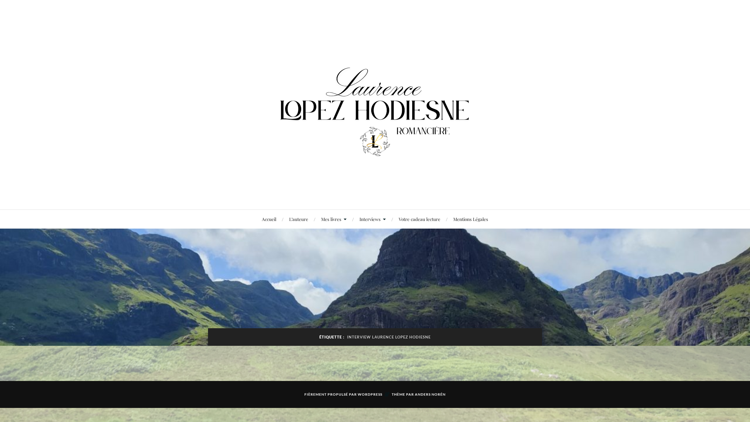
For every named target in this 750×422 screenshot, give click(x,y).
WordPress (370, 394)
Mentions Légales (470, 219)
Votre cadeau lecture (419, 219)
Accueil (269, 219)
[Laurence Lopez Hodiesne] (375, 104)
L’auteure (298, 219)
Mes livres (331, 219)
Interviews (370, 219)
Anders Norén (430, 394)
